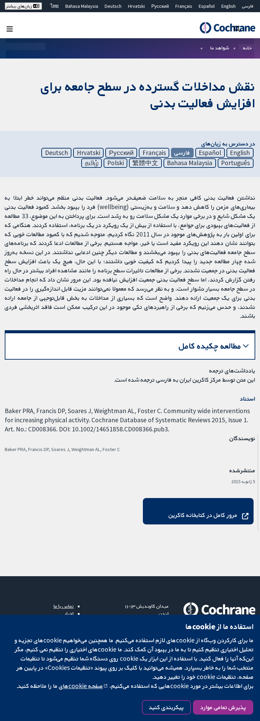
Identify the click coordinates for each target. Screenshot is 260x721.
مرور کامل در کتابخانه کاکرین (203, 515)
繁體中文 (145, 163)
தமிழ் (92, 163)
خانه (247, 47)
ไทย (54, 6)
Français (183, 6)
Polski (115, 163)
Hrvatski (136, 6)
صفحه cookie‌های (81, 686)
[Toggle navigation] (9, 28)
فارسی (248, 6)
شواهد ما (219, 47)
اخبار (69, 613)
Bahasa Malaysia (81, 6)
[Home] (227, 27)
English (228, 6)
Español (207, 6)
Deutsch (113, 6)
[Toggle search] (237, 28)
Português (235, 163)
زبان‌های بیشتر (19, 6)
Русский (160, 6)
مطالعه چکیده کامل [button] (210, 346)
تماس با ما (63, 606)
